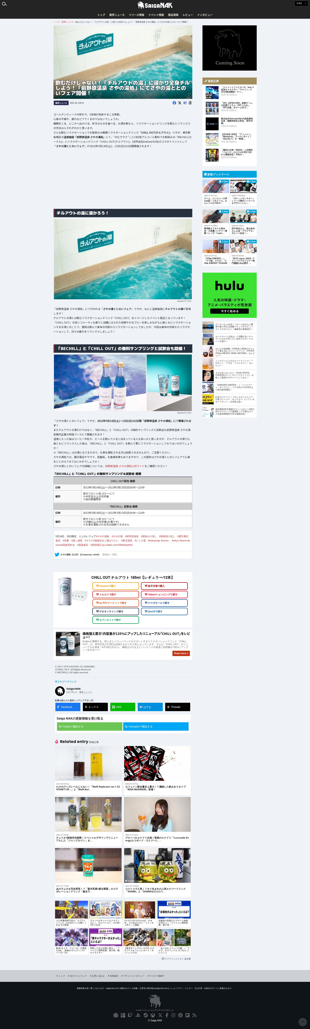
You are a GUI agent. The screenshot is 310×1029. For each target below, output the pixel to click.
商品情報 (173, 15)
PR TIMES (187, 301)
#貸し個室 (76, 540)
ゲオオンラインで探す (111, 611)
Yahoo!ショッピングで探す (163, 594)
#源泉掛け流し (167, 536)
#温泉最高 (82, 544)
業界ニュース (117, 15)
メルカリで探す (107, 594)
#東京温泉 (126, 540)
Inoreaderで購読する (141, 726)
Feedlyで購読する (72, 726)
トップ (101, 15)
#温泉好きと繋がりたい (106, 540)
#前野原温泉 (132, 536)
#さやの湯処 (102, 536)
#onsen (165, 540)
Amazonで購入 (107, 586)
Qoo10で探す (155, 611)
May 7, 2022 (111, 555)
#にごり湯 (140, 540)
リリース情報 (136, 15)
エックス (93, 707)
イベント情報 (156, 15)
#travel (183, 540)
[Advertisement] (122, 181)
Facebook (66, 707)
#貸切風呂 (96, 544)
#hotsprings (154, 540)
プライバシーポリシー (133, 975)
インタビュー (205, 15)
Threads (175, 707)
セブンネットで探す (110, 619)
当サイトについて (78, 975)
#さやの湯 (117, 536)
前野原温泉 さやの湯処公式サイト (125, 466)
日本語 (299, 3)
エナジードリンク (67, 681)
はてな (145, 707)
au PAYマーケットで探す (113, 602)
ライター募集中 (157, 975)
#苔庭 (66, 540)
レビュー (188, 15)
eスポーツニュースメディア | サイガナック (155, 1010)
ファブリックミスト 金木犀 (178, 958)
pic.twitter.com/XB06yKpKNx (117, 544)
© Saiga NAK (155, 1020)
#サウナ (89, 540)
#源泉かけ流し (149, 536)
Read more (180, 653)
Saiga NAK (155, 5)
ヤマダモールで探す (159, 602)
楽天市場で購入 (156, 586)
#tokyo (175, 540)
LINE (119, 707)
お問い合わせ (98, 975)
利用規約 (114, 975)
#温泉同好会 (68, 544)
